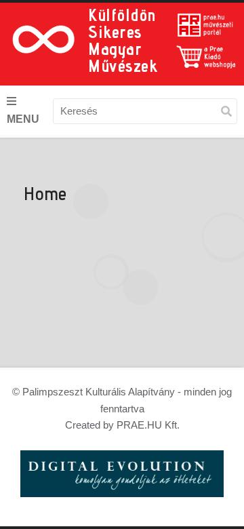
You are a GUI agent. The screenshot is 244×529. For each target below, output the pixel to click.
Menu (23, 119)
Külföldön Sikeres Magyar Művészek (122, 40)
